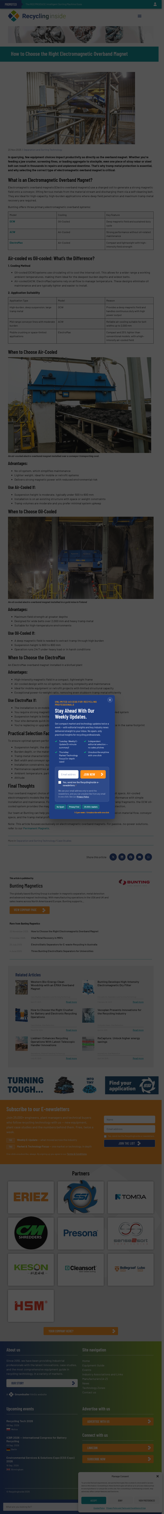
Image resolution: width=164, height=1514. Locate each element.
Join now (89, 774)
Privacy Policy (83, 796)
